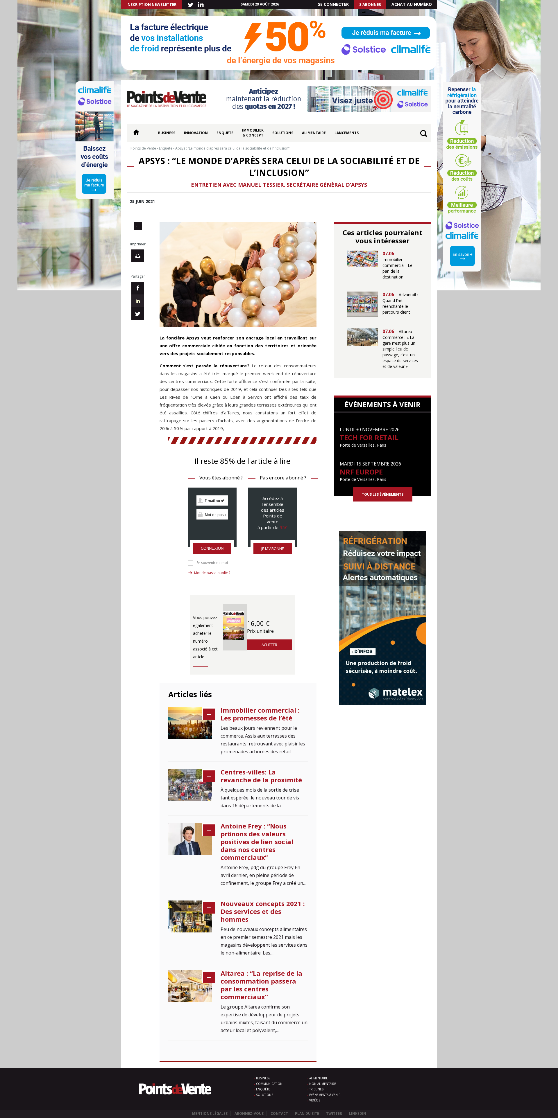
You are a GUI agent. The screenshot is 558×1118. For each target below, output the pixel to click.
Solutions (282, 132)
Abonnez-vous (249, 1113)
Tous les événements (382, 494)
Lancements (347, 132)
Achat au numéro (411, 4)
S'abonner (370, 4)
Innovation (196, 132)
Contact (279, 1113)
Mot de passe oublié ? (212, 572)
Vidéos (314, 1100)
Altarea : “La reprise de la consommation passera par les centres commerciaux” (261, 985)
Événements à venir (325, 1095)
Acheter (269, 644)
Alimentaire (314, 132)
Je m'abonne (272, 548)
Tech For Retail (369, 437)
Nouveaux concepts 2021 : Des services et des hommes (263, 911)
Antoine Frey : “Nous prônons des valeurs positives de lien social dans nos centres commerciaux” (257, 842)
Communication (269, 1084)
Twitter (334, 1113)
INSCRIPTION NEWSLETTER (151, 4)
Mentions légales (210, 1113)
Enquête (225, 132)
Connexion (212, 548)
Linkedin (357, 1113)
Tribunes (316, 1089)
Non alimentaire (322, 1084)
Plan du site (307, 1113)
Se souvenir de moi (212, 562)
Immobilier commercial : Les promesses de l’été (260, 714)
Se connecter (333, 4)
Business (166, 132)
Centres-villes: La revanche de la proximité (261, 775)
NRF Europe (361, 472)
